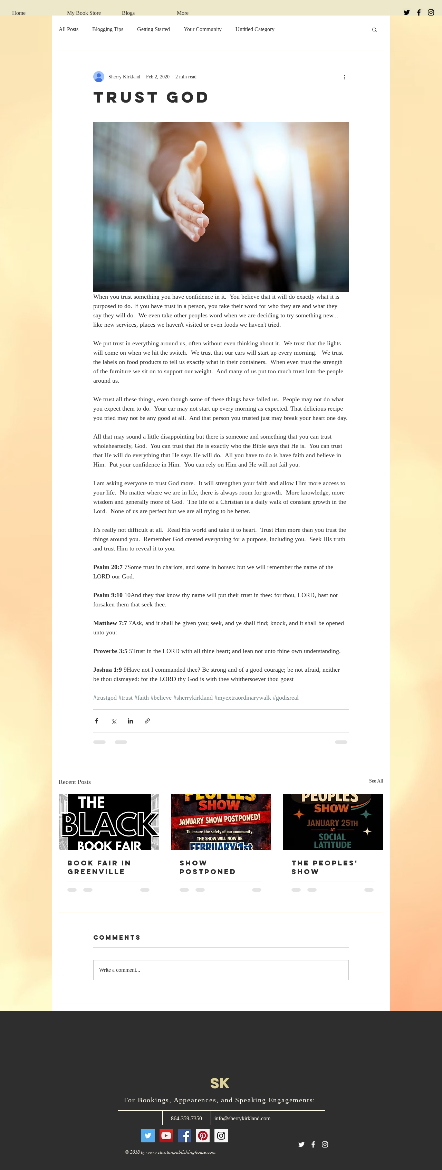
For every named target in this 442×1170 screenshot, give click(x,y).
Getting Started (153, 29)
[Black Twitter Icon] (407, 12)
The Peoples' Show (324, 867)
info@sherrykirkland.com (242, 1118)
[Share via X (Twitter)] (113, 721)
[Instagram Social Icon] (221, 1135)
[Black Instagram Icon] (431, 12)
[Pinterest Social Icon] (203, 1135)
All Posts (68, 29)
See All (376, 781)
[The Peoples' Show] (333, 822)
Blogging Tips (107, 29)
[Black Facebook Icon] (419, 12)
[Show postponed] (221, 822)
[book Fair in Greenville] (109, 822)
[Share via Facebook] (96, 721)
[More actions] (344, 77)
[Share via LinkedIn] (130, 721)
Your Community (203, 29)
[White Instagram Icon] (325, 1144)
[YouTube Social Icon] (166, 1135)
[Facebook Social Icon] (184, 1135)
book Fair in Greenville (99, 867)
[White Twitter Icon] (301, 1144)
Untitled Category (255, 29)
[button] (374, 29)
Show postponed (208, 867)
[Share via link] (147, 721)
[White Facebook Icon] (313, 1144)
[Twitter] (148, 1135)
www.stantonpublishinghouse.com (181, 1152)
